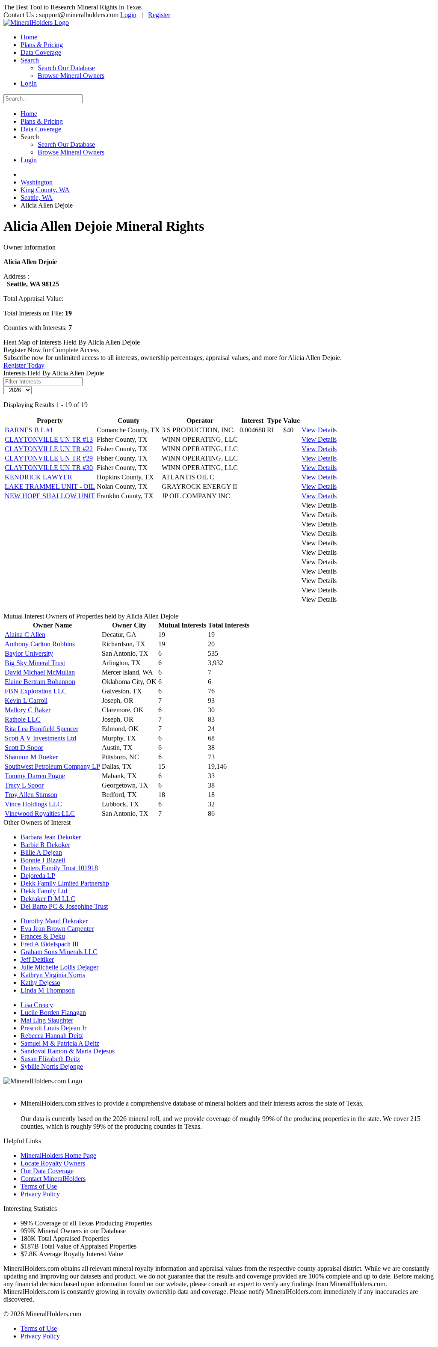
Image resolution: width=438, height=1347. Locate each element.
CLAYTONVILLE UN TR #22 (49, 448)
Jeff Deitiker (37, 959)
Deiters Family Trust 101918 (59, 867)
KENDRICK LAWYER (38, 477)
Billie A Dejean (41, 852)
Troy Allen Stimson (31, 794)
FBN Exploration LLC (36, 691)
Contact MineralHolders (53, 1178)
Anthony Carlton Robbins (40, 644)
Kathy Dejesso (40, 982)
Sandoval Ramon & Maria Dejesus (68, 1051)
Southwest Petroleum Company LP (52, 766)
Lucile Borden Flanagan (53, 1012)
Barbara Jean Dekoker (51, 837)
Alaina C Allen (25, 634)
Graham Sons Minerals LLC (59, 951)
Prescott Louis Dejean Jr (53, 1028)
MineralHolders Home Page (58, 1155)
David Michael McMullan (40, 672)
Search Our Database (66, 67)
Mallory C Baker (27, 710)
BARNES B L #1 (29, 430)
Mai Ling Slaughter (47, 1020)
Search (30, 60)
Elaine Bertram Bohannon (40, 681)
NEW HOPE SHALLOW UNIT (50, 496)
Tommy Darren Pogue (35, 775)
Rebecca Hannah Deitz (52, 1035)
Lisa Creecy (37, 1004)
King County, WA (45, 189)
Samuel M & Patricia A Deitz (60, 1043)
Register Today (23, 365)
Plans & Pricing (42, 44)
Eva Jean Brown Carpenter (57, 928)
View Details (319, 430)
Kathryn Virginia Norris (53, 974)
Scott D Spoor (24, 747)
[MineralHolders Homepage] (36, 22)
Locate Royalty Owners (53, 1163)
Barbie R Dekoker (45, 844)
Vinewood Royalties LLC (40, 813)
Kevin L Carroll (26, 700)
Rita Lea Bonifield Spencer (41, 728)
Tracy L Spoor (24, 785)
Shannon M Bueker (31, 757)
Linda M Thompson (48, 990)
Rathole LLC (23, 719)
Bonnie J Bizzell (43, 860)
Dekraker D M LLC (48, 898)
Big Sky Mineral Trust (35, 662)
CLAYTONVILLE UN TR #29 (49, 458)
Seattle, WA (37, 197)
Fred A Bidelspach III (50, 944)
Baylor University (29, 653)
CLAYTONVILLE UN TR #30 (49, 467)
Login (128, 14)
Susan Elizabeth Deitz (50, 1058)
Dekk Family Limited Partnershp (65, 883)
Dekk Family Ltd (44, 891)
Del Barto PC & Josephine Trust (64, 906)
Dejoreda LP (38, 875)
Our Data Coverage (47, 1171)
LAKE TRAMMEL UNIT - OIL (50, 486)
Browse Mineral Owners (71, 75)
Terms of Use (39, 1186)
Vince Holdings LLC (33, 804)
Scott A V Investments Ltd (40, 738)
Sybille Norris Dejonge (52, 1066)
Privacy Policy (40, 1194)
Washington (37, 182)
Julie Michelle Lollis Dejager (59, 967)
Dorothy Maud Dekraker (54, 921)
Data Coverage (41, 52)
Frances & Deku (43, 936)
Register (159, 14)
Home (29, 37)
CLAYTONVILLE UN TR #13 (49, 439)
